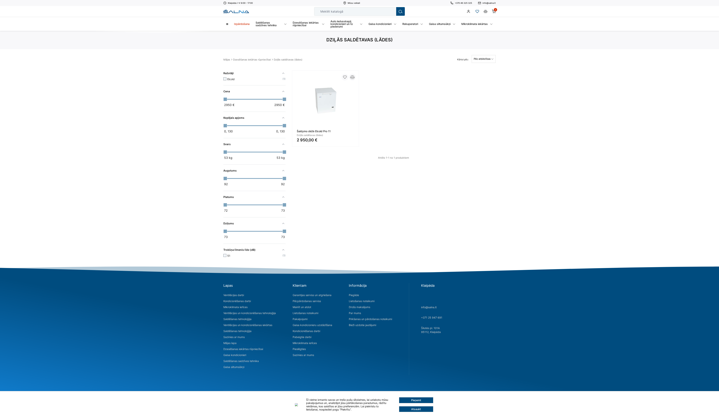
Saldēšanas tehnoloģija (237, 319)
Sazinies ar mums (234, 337)
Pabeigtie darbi (302, 337)
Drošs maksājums (359, 307)
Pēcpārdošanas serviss (307, 301)
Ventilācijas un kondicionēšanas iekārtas (247, 325)
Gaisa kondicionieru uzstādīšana (312, 325)
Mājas (226, 59)
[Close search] (390, 11)
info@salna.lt (429, 307)
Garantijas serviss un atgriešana (312, 295)
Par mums (355, 313)
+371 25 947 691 (431, 317)
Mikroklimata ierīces (235, 307)
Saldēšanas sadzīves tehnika (241, 361)
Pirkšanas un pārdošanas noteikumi (370, 319)
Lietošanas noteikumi (305, 313)
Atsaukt (416, 409)
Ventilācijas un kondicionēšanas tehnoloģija (249, 313)
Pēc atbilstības (482, 58)
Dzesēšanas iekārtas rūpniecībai (252, 59)
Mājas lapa (229, 343)
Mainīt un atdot (302, 307)
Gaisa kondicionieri (234, 355)
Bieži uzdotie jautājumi (362, 325)
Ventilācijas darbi (233, 295)
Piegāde (354, 295)
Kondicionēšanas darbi (237, 301)
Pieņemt (416, 400)
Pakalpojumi (300, 319)
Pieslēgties (299, 349)
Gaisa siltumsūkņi (233, 367)
